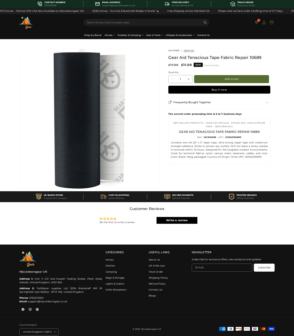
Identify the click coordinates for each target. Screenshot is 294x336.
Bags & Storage (115, 277)
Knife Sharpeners (116, 289)
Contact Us (203, 35)
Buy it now (219, 89)
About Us (154, 259)
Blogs (152, 295)
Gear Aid (189, 50)
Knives (110, 259)
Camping (111, 271)
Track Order (156, 271)
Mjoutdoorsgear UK (151, 329)
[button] (271, 22)
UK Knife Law (157, 265)
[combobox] (144, 22)
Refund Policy (157, 283)
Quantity (173, 72)
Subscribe (264, 267)
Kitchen (110, 265)
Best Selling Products (188, 123)
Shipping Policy (158, 277)
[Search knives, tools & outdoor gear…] (205, 22)
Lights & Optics (115, 283)
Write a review (177, 220)
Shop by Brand (92, 35)
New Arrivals (224, 126)
